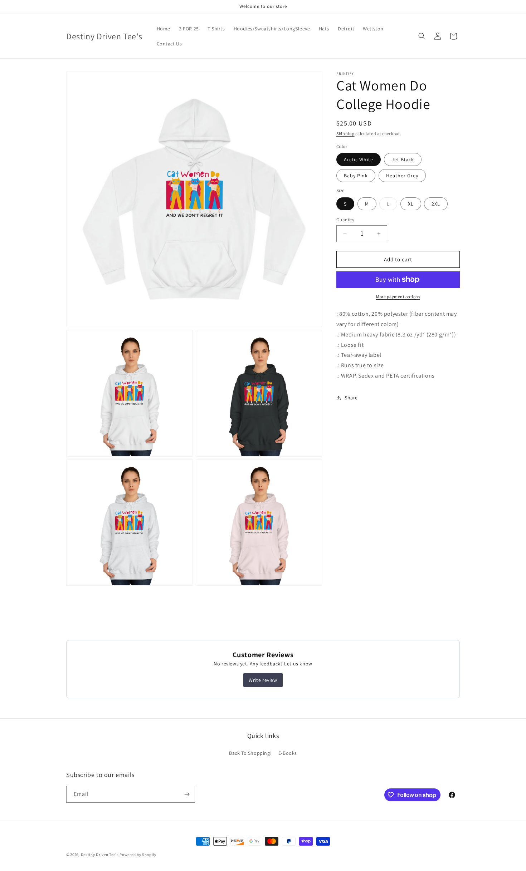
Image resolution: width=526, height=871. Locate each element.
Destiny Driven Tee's (100, 854)
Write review (263, 680)
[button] (422, 36)
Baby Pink (356, 175)
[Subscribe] (187, 794)
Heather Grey (402, 175)
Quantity (345, 220)
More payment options (398, 296)
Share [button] (351, 397)
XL (411, 204)
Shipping (345, 133)
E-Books (287, 753)
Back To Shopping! (250, 753)
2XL (436, 204)
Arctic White (358, 159)
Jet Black (402, 159)
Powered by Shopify (138, 854)
